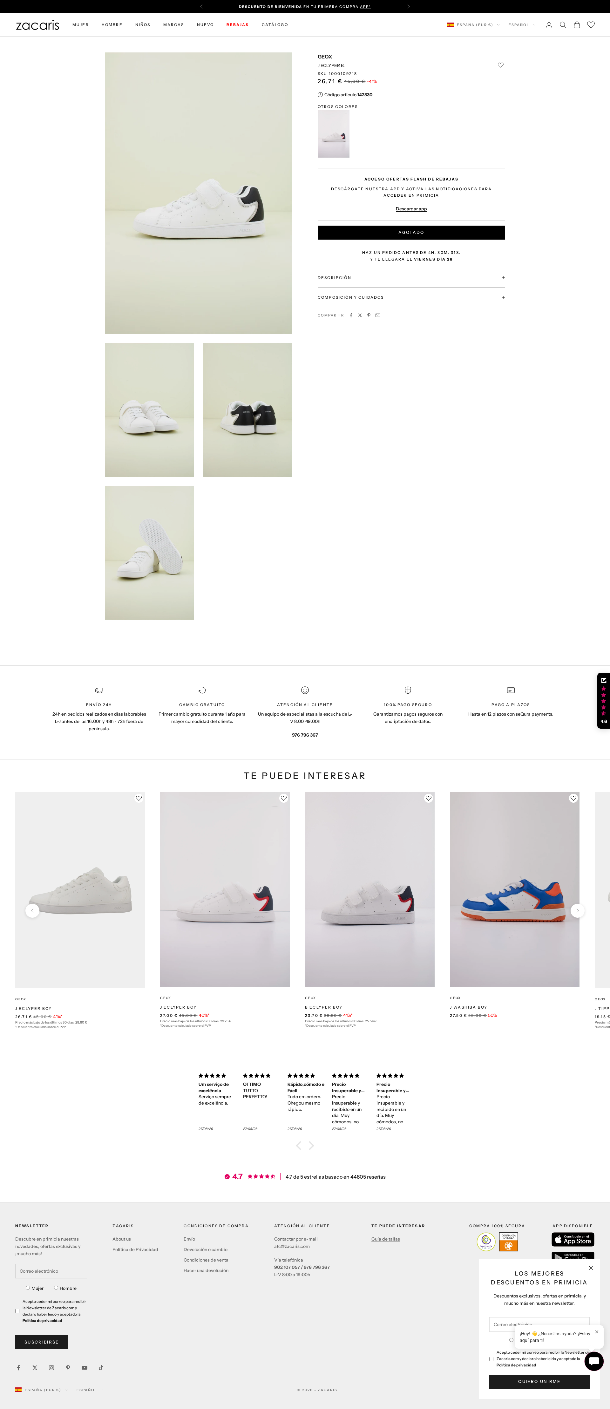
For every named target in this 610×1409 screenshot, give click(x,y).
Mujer (37, 1288)
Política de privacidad (516, 1365)
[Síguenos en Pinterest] (68, 1368)
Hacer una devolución (206, 1270)
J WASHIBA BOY (468, 1007)
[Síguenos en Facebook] (18, 1368)
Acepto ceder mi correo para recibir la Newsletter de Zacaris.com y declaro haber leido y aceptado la (543, 1358)
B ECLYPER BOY (323, 1007)
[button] (300, 1145)
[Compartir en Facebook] (351, 315)
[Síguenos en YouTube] (84, 1368)
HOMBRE (112, 24)
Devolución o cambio (205, 1249)
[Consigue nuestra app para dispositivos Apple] (573, 1239)
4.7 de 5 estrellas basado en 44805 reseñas (336, 1177)
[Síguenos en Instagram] (51, 1368)
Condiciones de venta (206, 1260)
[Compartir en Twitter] (360, 315)
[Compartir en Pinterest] (368, 315)
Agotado (411, 232)
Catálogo (275, 24)
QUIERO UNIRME (539, 1381)
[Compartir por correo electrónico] (377, 315)
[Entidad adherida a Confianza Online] (497, 1241)
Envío (189, 1239)
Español (519, 25)
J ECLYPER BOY (33, 1008)
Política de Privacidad (135, 1249)
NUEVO (205, 24)
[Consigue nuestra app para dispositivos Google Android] (573, 1258)
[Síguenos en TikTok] (101, 1368)
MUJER (80, 24)
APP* (365, 6)
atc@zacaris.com (292, 1246)
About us (121, 1239)
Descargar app (411, 208)
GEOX (325, 56)
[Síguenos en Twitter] (35, 1368)
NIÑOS (143, 24)
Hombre (68, 1288)
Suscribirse (41, 1341)
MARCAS (173, 24)
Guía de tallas (385, 1239)
